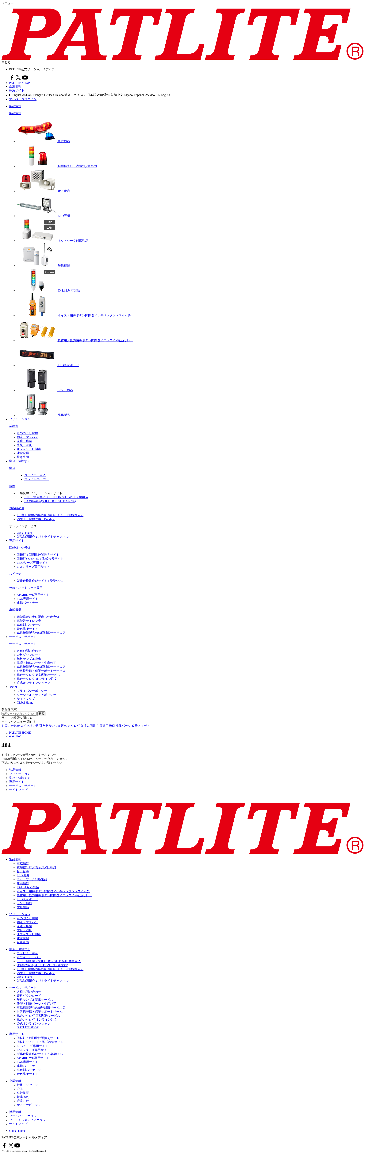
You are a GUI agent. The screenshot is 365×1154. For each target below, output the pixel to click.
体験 (12, 486)
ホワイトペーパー (36, 479)
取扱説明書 (88, 725)
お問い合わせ (11, 725)
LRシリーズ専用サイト (32, 562)
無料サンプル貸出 (29, 658)
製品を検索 (9, 709)
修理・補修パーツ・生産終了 (36, 662)
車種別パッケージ (29, 624)
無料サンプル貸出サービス (35, 999)
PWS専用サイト (27, 598)
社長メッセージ (27, 1085)
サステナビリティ (29, 1104)
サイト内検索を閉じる (17, 717)
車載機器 (15, 609)
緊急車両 (23, 457)
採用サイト (16, 90)
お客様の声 (16, 508)
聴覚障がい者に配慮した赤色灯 (38, 616)
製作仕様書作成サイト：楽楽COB (40, 580)
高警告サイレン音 (29, 620)
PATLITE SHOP (19, 82)
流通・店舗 (24, 441)
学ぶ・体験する (19, 461)
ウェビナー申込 (35, 475)
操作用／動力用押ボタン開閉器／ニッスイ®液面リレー (54, 895)
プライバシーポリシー (32, 690)
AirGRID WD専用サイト (33, 594)
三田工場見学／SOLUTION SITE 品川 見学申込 (56, 497)
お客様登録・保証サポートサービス (41, 670)
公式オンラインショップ (33, 682)
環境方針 (23, 1100)
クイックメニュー (14, 721)
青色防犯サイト (27, 628)
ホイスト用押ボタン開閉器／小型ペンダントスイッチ (53, 891)
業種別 (13, 426)
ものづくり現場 (27, 433)
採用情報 (15, 1112)
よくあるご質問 (31, 725)
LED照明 (23, 875)
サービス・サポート (22, 636)
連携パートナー (27, 602)
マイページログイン (22, 99)
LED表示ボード (27, 899)
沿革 (20, 1089)
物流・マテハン (27, 437)
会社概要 (23, 1093)
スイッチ (15, 573)
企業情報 (15, 86)
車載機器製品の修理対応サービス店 (41, 632)
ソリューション (19, 419)
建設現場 (23, 453)
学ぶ (12, 468)
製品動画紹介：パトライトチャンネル (42, 536)
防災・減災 (24, 445)
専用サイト (16, 540)
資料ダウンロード (29, 654)
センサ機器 (24, 903)
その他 (13, 686)
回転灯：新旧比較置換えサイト (38, 554)
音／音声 (23, 871)
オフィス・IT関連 (29, 449)
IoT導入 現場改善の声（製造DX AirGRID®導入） (50, 515)
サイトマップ (26, 698)
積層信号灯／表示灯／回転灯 (36, 867)
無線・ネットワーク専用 (26, 587)
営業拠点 (23, 1097)
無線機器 (23, 883)
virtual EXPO (25, 533)
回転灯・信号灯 (19, 547)
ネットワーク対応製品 (32, 879)
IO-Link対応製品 (28, 887)
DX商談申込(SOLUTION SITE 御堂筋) (50, 501)
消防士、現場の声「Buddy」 (36, 519)
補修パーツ (123, 725)
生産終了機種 (106, 725)
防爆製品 (23, 907)
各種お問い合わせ (29, 650)
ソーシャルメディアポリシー (36, 694)
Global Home (25, 702)
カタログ (74, 725)
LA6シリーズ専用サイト (33, 566)
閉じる (6, 62)
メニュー (8, 3)
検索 (41, 713)
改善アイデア (141, 725)
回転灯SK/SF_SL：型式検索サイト (40, 558)
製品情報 (15, 106)
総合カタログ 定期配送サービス (38, 674)
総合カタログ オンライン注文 (37, 678)
